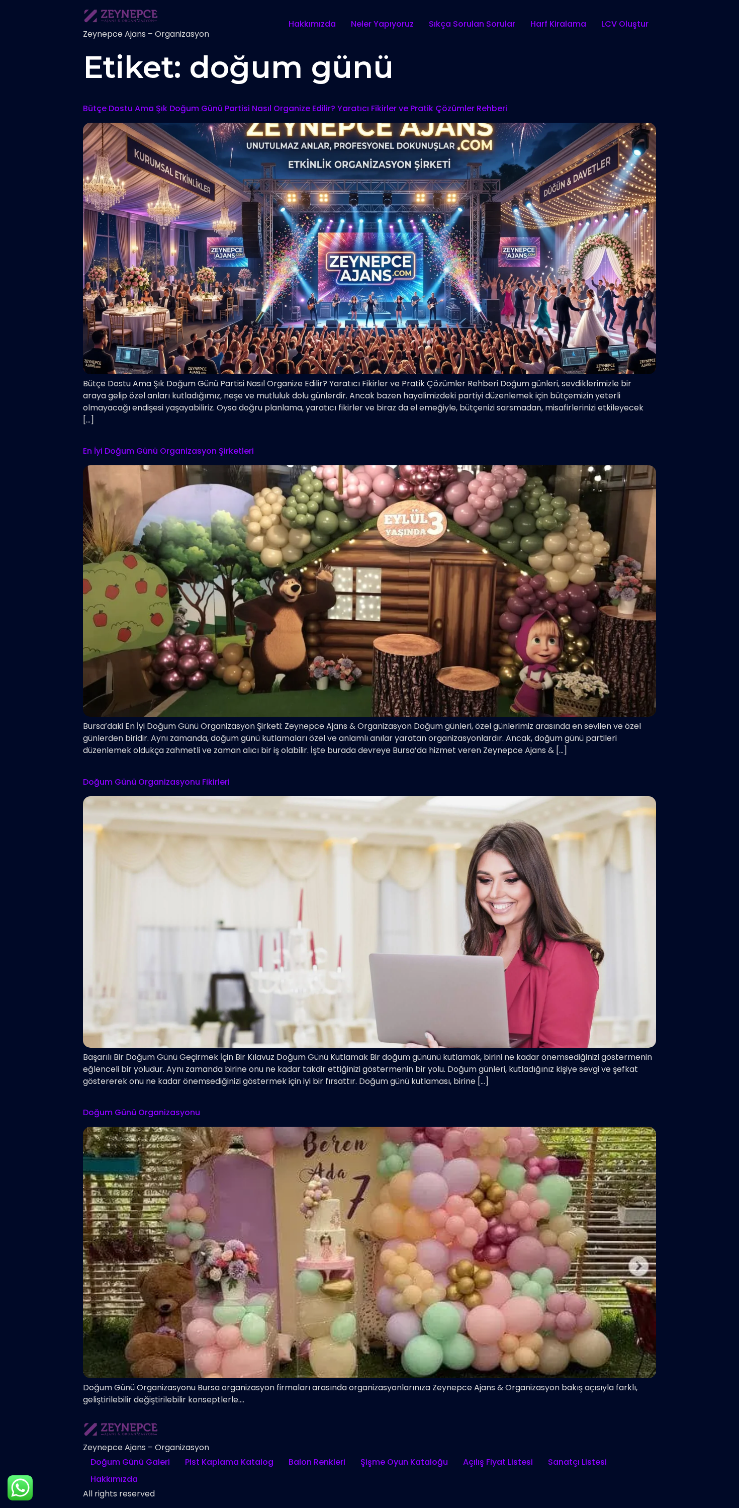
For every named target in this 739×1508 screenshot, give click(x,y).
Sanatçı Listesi (577, 1462)
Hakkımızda (312, 24)
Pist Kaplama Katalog (229, 1462)
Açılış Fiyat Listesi (498, 1462)
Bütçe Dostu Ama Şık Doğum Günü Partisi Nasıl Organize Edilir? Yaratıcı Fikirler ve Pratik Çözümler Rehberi (295, 108)
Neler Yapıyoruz (382, 24)
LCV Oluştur (625, 24)
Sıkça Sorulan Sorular (472, 24)
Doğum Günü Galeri (130, 1462)
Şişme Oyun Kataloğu (404, 1462)
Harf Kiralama (558, 24)
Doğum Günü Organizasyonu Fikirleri (156, 782)
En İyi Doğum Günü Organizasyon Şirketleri (168, 451)
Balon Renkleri (317, 1462)
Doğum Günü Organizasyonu (141, 1112)
